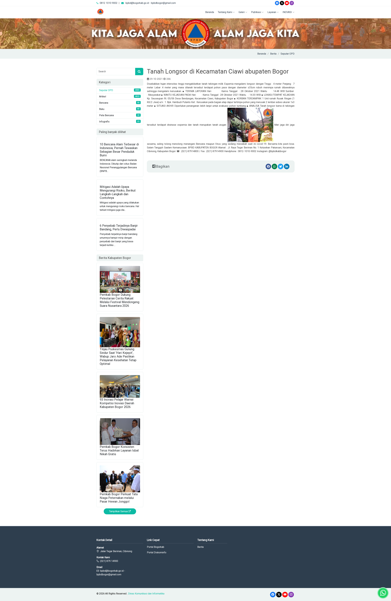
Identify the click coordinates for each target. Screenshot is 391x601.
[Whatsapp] (274, 166)
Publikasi (256, 12)
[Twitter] (282, 3)
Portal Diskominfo (156, 552)
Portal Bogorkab (155, 547)
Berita (273, 53)
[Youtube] (287, 3)
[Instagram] (292, 3)
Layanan (271, 12)
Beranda (209, 12)
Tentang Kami (225, 12)
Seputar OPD (287, 53)
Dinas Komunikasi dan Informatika (146, 593)
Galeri (242, 12)
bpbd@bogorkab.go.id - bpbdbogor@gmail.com (151, 3)
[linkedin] (286, 166)
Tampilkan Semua (118, 511)
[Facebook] (277, 3)
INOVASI (287, 12)
